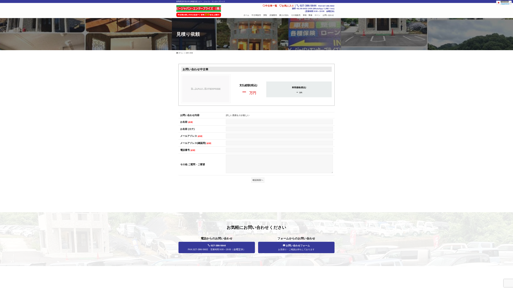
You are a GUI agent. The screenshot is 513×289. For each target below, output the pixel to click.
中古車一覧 (271, 5)
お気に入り (288, 5)
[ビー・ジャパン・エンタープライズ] (198, 11)
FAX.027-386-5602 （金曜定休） (217, 247)
